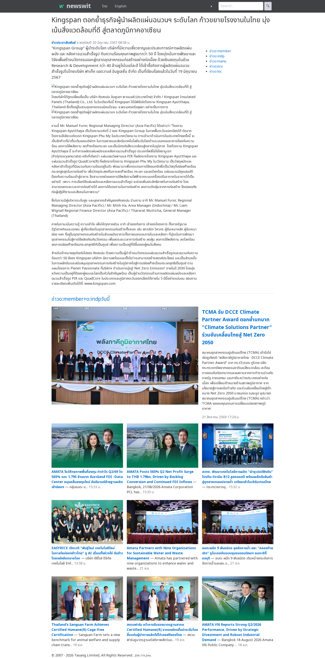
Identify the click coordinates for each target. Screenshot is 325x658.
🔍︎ (268, 6)
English (120, 6)
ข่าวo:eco (216, 66)
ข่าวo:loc (216, 71)
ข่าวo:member (220, 51)
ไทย (104, 6)
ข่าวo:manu (218, 61)
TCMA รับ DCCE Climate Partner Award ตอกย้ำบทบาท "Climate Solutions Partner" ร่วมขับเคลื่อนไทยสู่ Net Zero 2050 (237, 327)
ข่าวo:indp (217, 56)
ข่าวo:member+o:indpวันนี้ (81, 299)
